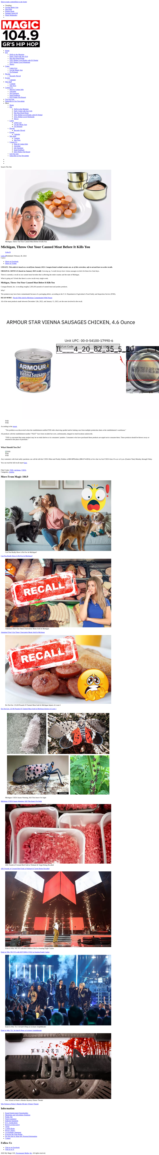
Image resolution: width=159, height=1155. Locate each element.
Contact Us (9, 88)
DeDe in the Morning (17, 54)
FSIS (11, 470)
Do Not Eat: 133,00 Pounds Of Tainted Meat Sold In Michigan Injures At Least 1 (28, 709)
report (15, 426)
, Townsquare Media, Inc (23, 1153)
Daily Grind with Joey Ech (19, 56)
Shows (12, 64)
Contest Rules (10, 1128)
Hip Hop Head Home (17, 58)
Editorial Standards (11, 1121)
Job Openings (14, 93)
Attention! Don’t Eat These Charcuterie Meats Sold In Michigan (23, 632)
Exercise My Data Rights (13, 1134)
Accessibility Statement (13, 1132)
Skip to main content (8, 2)
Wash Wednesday (11, 15)
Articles (11, 472)
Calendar (13, 80)
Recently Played (15, 76)
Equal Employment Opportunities (16, 1113)
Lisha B (3, 256)
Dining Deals (9, 11)
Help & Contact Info (17, 89)
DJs (6, 53)
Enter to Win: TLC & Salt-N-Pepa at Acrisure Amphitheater (21, 1030)
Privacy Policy (10, 1130)
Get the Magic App (11, 7)
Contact (7, 1138)
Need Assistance (10, 1119)
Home (7, 51)
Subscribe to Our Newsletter (15, 101)
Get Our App (9, 99)
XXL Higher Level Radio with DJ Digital (24, 60)
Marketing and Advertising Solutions (17, 1115)
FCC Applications (11, 1123)
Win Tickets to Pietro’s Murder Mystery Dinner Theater (20, 1104)
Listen (7, 66)
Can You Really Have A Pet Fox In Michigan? (17, 556)
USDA (23, 470)
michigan (17, 470)
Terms (7, 1127)
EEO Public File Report (18, 97)
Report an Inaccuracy (12, 1125)
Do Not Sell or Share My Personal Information (21, 1136)
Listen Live (13, 68)
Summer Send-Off (11, 13)
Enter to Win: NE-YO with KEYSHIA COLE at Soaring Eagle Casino (25, 952)
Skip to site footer (21, 2)
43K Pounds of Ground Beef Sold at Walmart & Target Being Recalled (25, 869)
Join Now (13, 86)
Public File (9, 1117)
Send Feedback (15, 95)
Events (7, 78)
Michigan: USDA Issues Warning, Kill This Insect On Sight (21, 801)
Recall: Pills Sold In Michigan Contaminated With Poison (32, 298)
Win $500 (8, 9)
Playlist (7, 74)
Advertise (13, 91)
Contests (12, 84)
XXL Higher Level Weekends (20, 62)
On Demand (14, 72)
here (25, 463)
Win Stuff (8, 82)
